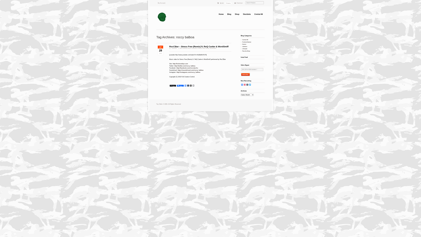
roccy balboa (192, 48)
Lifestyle (244, 48)
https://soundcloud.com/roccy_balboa (190, 70)
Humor (244, 44)
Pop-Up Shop (246, 51)
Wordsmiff (213, 48)
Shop (237, 14)
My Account (161, 3)
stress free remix (203, 48)
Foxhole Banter (246, 42)
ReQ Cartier (183, 48)
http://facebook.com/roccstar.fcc (187, 68)
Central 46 (258, 14)
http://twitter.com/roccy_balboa (184, 66)
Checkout (239, 3)
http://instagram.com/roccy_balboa (188, 72)
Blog (229, 14)
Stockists (247, 14)
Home (221, 14)
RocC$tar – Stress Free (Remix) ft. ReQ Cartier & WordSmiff (198, 46)
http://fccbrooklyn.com (180, 64)
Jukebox (174, 48)
